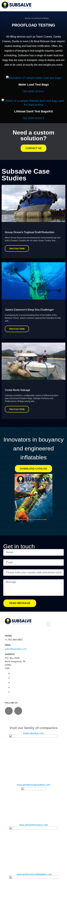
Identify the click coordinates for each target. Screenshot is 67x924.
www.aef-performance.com (33, 825)
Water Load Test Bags (33, 84)
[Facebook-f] (18, 711)
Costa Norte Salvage (17, 390)
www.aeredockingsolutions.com (33, 785)
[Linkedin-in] (9, 711)
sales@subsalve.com (16, 649)
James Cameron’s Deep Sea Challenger (29, 309)
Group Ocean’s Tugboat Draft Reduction (29, 232)
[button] (48, 624)
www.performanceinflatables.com (34, 874)
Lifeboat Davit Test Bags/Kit (33, 111)
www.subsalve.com (33, 733)
